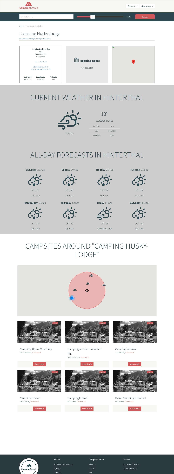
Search (133, 6)
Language (147, 6)
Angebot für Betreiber (131, 465)
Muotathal (47, 38)
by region (57, 468)
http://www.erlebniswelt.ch (40, 69)
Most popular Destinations (63, 465)
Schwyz (32, 38)
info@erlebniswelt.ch (40, 67)
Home (21, 26)
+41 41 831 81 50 (41, 62)
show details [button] (39, 364)
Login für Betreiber (130, 468)
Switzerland (23, 38)
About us (92, 465)
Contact (92, 468)
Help (90, 472)
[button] (85, 279)
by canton (57, 472)
